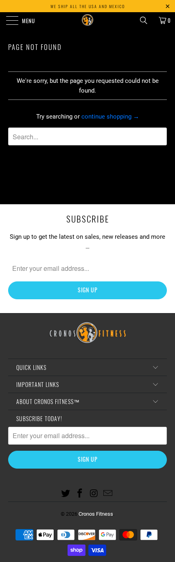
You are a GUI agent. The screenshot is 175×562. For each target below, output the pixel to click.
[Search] (146, 20)
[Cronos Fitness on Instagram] (94, 493)
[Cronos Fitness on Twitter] (66, 493)
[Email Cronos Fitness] (108, 493)
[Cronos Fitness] (87, 20)
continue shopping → (110, 116)
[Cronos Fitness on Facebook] (80, 493)
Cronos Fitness (96, 514)
